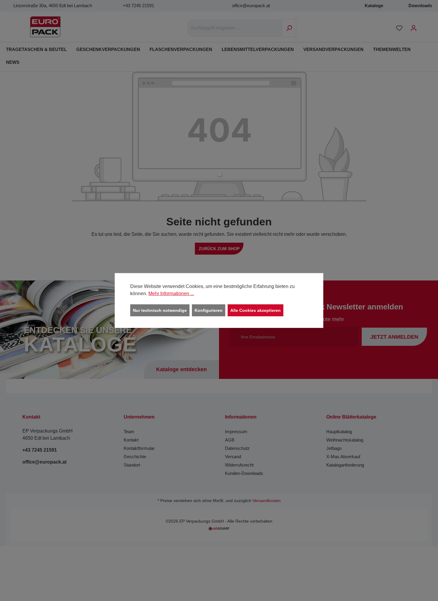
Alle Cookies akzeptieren (255, 310)
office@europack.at (251, 5)
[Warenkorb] (424, 26)
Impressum (236, 431)
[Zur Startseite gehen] (45, 26)
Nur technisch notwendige (160, 310)
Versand (233, 456)
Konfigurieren (209, 310)
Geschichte (135, 456)
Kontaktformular (139, 448)
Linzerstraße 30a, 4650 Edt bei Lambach (52, 5)
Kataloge (374, 5)
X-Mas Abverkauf (343, 456)
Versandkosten (267, 500)
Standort (132, 464)
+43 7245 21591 (138, 5)
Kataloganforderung (345, 464)
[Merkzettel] (399, 28)
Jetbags (334, 448)
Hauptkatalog (339, 431)
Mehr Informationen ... (171, 293)
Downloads (420, 5)
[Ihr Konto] (413, 28)
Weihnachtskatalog (344, 439)
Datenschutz (237, 448)
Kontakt (131, 439)
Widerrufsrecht (239, 464)
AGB (229, 439)
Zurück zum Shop (219, 248)
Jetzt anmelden (394, 337)
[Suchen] (289, 28)
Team (129, 431)
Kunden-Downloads (244, 473)
